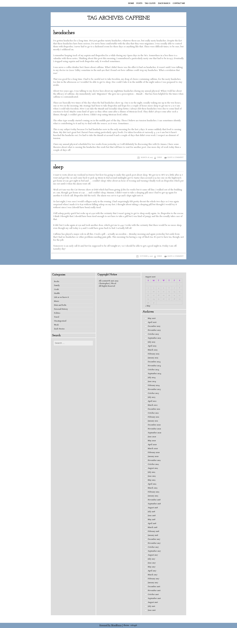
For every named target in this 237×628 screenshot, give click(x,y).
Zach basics (164, 3)
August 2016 (153, 602)
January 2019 (153, 496)
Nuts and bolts (60, 305)
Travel (56, 317)
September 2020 (154, 433)
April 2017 (152, 571)
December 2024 (154, 362)
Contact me (179, 3)
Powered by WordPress (110, 625)
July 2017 (151, 559)
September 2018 (154, 504)
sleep (58, 167)
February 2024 (153, 385)
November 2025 (154, 330)
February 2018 (153, 531)
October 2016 (153, 594)
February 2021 (153, 417)
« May (147, 306)
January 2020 (153, 456)
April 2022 (152, 401)
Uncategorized (60, 321)
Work (56, 325)
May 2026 (152, 318)
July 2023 (151, 397)
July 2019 (151, 472)
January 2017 (153, 582)
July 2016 (151, 606)
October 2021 (153, 413)
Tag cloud (150, 3)
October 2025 (153, 334)
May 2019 (151, 480)
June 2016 (152, 610)
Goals (56, 289)
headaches (64, 32)
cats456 (133, 625)
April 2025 (152, 346)
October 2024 (153, 369)
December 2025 (154, 326)
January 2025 (153, 358)
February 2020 (154, 452)
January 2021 (153, 421)
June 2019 (152, 476)
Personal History (61, 309)
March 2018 (152, 527)
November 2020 (154, 429)
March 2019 (152, 488)
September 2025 (154, 338)
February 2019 (153, 492)
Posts (139, 3)
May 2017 (151, 567)
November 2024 (154, 365)
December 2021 (154, 409)
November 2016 (154, 590)
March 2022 (153, 405)
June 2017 (152, 563)
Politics (57, 313)
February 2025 (153, 354)
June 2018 (152, 515)
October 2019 (153, 464)
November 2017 (154, 543)
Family (57, 285)
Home (131, 3)
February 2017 (153, 578)
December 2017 (154, 539)
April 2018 (152, 523)
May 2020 (152, 440)
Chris (159, 157)
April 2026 (152, 322)
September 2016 (154, 598)
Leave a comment (175, 157)
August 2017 (153, 555)
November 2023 (154, 389)
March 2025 (152, 350)
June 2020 (152, 436)
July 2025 (151, 342)
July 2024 (151, 377)
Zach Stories (59, 329)
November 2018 (154, 500)
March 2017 (152, 575)
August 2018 (153, 507)
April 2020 (152, 444)
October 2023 (153, 393)
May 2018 (151, 519)
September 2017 (154, 551)
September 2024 (154, 373)
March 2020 (153, 448)
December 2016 (154, 586)
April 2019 (152, 484)
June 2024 (152, 381)
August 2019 (153, 468)
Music (56, 301)
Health (57, 293)
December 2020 (154, 425)
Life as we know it (61, 297)
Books (56, 281)
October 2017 (153, 547)
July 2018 (151, 511)
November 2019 (154, 460)
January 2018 (153, 535)
